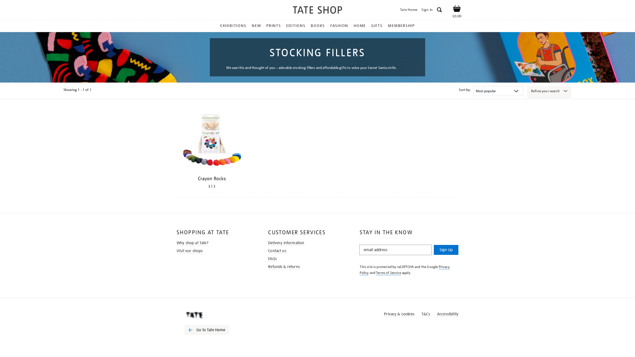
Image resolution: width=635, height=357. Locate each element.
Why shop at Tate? (192, 242)
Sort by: (465, 90)
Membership (401, 25)
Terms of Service (388, 272)
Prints (273, 25)
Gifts (377, 25)
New (256, 25)
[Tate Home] (216, 315)
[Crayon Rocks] (211, 140)
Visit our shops (190, 250)
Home (360, 25)
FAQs (272, 258)
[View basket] (457, 9)
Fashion (339, 25)
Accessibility (447, 314)
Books (318, 25)
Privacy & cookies (399, 314)
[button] (439, 10)
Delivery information (286, 242)
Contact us (277, 250)
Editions (295, 25)
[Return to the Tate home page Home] (317, 10)
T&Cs (425, 314)
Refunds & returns (284, 266)
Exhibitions (233, 25)
